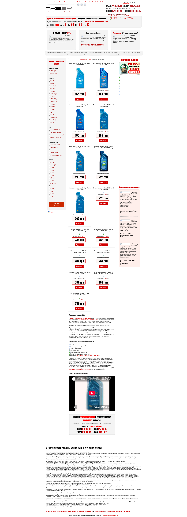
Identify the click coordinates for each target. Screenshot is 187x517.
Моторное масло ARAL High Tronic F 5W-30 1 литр (103, 105)
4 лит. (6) (53, 183)
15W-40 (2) (53, 101)
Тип (50, 127)
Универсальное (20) (56, 155)
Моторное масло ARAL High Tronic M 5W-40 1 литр (80, 147)
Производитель (53, 68)
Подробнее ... (79, 99)
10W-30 (52, 91)
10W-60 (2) (53, 99)
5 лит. (52, 186)
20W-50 (52, 107)
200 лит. (52, 178)
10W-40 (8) (53, 94)
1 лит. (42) (53, 165)
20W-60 (52, 109)
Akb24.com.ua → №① (85, 59)
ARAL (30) (53, 71)
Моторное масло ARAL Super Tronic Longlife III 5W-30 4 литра (103, 272)
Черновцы (126, 511)
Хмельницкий (117, 511)
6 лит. (52, 191)
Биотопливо (53, 147)
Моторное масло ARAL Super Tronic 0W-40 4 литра (80, 294)
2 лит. (52, 172)
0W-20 (52, 83)
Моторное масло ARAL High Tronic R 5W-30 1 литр (80, 105)
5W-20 (52, 114)
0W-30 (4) (53, 86)
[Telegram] (121, 17)
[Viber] (119, 15)
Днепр (74, 511)
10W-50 (52, 96)
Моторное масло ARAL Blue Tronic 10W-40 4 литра (79, 272)
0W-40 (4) (53, 88)
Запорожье (67, 511)
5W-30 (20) (53, 117)
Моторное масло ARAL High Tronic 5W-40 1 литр (103, 64)
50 (51, 112)
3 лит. (52, 180)
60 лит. (52, 193)
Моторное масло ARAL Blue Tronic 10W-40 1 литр (79, 64)
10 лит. (52, 167)
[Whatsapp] (121, 18)
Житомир (108, 511)
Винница (60, 511)
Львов (96, 511)
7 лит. (52, 196)
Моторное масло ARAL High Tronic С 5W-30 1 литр (103, 188)
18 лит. (52, 170)
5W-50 (52, 122)
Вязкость (51, 78)
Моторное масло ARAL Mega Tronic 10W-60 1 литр (80, 230)
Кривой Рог (81, 511)
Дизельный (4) (54, 152)
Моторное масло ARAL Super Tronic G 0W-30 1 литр (103, 251)
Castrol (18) (53, 73)
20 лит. (52, 175)
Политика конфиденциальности (110, 515)
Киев (47, 511)
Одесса (101, 511)
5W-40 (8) (53, 120)
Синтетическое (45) (56, 137)
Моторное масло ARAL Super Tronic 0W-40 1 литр (80, 251)
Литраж (51, 159)
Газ (51, 150)
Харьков (53, 511)
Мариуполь (89, 511)
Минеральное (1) (55, 129)
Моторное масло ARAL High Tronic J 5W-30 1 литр (80, 188)
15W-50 (52, 104)
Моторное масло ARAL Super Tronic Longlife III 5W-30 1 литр (103, 147)
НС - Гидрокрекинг (55, 132)
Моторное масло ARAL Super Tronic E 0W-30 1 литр (103, 230)
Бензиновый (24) (55, 145)
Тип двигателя (53, 142)
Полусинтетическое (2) (57, 135)
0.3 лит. (52, 162)
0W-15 (52, 80)
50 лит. (52, 188)
